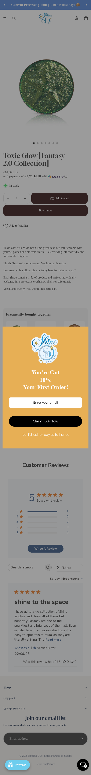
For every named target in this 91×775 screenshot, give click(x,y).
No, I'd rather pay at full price (45, 435)
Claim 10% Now (45, 421)
